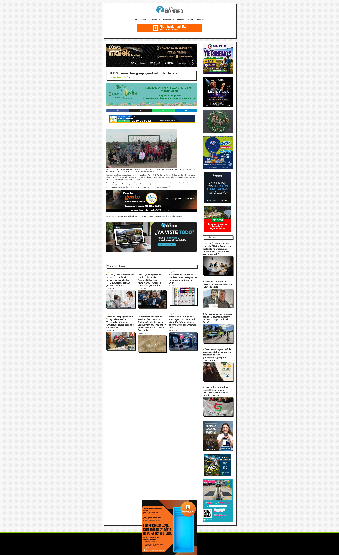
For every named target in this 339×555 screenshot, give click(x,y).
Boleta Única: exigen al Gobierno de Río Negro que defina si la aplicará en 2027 (183, 278)
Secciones (153, 20)
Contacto (180, 20)
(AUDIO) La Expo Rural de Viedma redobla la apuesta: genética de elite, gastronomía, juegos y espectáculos (217, 354)
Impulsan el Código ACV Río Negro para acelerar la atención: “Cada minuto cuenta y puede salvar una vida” (182, 322)
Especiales (167, 20)
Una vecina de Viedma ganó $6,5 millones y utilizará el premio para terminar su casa (215, 391)
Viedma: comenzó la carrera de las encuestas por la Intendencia (217, 284)
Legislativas (115, 77)
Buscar (190, 20)
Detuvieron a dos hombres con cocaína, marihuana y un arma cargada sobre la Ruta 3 (217, 318)
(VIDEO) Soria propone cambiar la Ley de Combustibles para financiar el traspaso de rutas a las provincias (150, 280)
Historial (200, 20)
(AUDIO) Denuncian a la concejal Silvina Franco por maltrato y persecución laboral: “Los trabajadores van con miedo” (217, 249)
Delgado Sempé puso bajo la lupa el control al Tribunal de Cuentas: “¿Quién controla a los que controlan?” (120, 322)
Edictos (143, 20)
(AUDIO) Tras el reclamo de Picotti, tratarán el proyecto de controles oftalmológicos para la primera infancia (120, 280)
